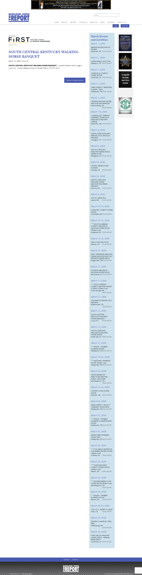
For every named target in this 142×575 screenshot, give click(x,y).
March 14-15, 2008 (100, 220)
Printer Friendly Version (74, 80)
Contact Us (75, 559)
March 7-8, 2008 (99, 111)
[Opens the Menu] (131, 21)
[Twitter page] (126, 15)
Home (56, 22)
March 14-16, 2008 (100, 238)
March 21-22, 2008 (100, 387)
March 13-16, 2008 (100, 206)
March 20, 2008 (98, 371)
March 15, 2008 (98, 250)
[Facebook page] (122, 15)
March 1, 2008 (98, 43)
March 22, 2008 (98, 401)
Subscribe (125, 26)
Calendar (111, 22)
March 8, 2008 (98, 129)
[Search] (118, 15)
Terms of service (14, 573)
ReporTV (73, 22)
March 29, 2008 (98, 461)
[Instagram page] (130, 15)
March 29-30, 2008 (100, 505)
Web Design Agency (27, 573)
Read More (107, 51)
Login (115, 26)
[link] (56, 21)
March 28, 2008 (98, 445)
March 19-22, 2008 (100, 357)
